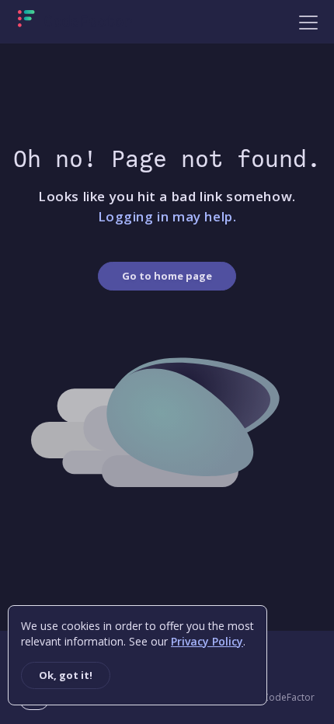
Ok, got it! (65, 675)
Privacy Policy (207, 641)
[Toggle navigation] (308, 21)
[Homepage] (75, 21)
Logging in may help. (167, 216)
